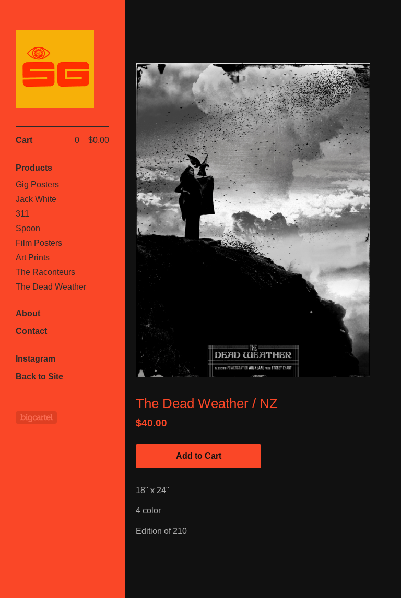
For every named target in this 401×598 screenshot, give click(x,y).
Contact (31, 331)
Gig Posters (37, 184)
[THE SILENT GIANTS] (55, 69)
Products (34, 167)
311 (22, 213)
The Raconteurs (45, 272)
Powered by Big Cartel (36, 417)
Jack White (36, 199)
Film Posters (39, 242)
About (28, 313)
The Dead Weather (51, 286)
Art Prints (33, 257)
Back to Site (39, 376)
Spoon (28, 228)
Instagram (35, 358)
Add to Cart (198, 455)
